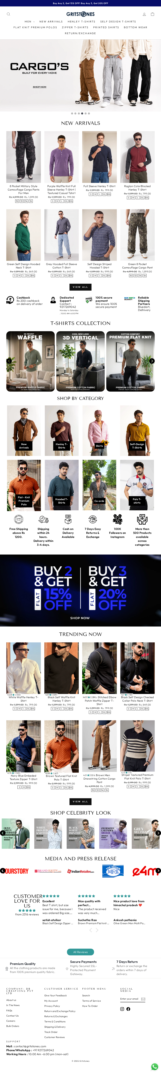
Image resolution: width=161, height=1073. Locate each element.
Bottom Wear (135, 27)
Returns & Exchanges (56, 1016)
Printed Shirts (106, 27)
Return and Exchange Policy (60, 1011)
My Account (51, 1000)
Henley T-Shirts (82, 21)
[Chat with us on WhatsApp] (154, 1067)
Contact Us (12, 1015)
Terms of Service (91, 1000)
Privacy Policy (52, 1005)
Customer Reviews (54, 1037)
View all (80, 287)
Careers (10, 1020)
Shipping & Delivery (55, 1026)
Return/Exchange (80, 33)
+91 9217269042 (43, 1050)
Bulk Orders (12, 1026)
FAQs (9, 1010)
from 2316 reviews (27, 914)
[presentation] (9, 361)
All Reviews (80, 952)
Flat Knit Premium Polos (35, 27)
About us (11, 1000)
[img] (27, 910)
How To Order (90, 1005)
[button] (91, 930)
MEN (28, 21)
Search (86, 995)
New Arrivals (51, 21)
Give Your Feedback (55, 995)
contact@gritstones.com (30, 1046)
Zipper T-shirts (75, 27)
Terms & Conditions (55, 1021)
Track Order (51, 1032)
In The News (13, 1005)
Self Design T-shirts (118, 21)
